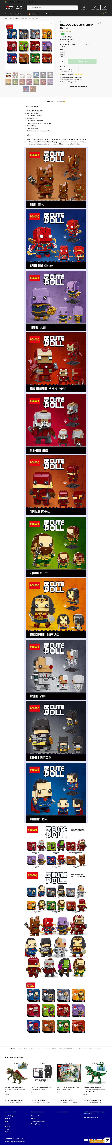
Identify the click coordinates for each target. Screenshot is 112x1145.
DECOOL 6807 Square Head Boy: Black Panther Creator (41, 1088)
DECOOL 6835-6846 (57, 1048)
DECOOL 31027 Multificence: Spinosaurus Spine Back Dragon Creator (15, 1090)
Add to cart (82, 61)
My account (84, 9)
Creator (16, 18)
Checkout (104, 9)
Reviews (60, 101)
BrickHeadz (27, 1048)
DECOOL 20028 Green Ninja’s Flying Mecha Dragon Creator (68, 1088)
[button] (107, 1140)
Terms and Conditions (38, 1121)
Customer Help (94, 9)
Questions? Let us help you (99, 1141)
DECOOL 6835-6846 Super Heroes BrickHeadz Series (79, 1048)
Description (51, 101)
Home (6, 18)
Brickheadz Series (46, 1048)
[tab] (51, 100)
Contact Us (34, 1118)
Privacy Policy (35, 1124)
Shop (10, 18)
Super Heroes (98, 1048)
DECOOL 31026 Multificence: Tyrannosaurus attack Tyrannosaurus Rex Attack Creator (94, 1090)
